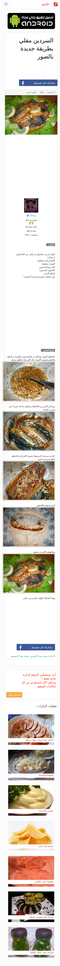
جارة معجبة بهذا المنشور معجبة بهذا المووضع (32, 656)
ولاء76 (33, 215)
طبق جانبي (31, 92)
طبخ (42, 92)
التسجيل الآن (14, 695)
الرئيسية (51, 92)
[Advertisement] (30, 165)
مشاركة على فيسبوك (44, 82)
